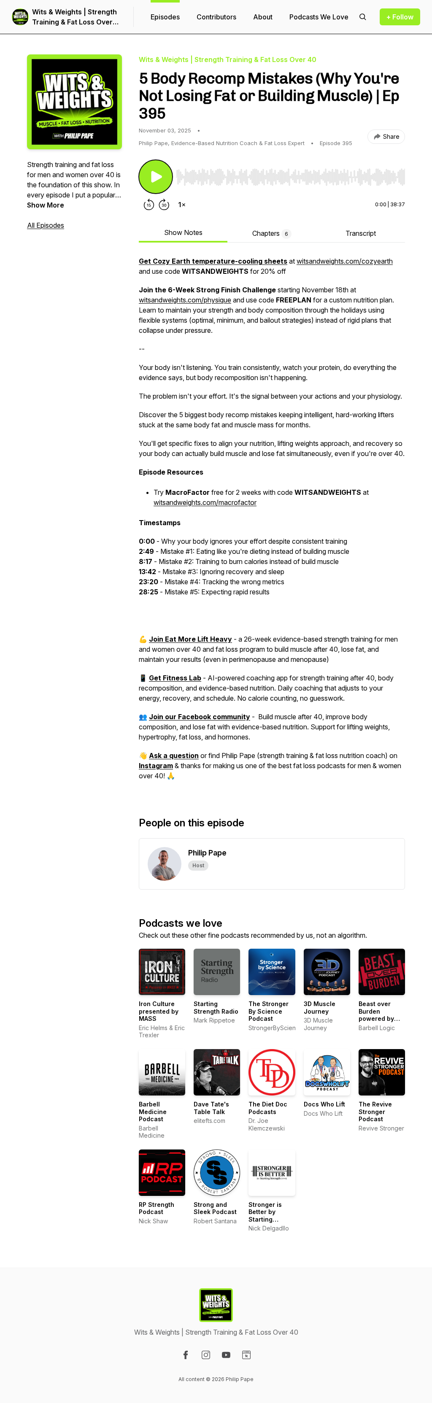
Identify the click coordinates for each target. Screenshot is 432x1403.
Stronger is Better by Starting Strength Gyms (270, 1215)
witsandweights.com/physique (185, 300)
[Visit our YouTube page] (226, 1355)
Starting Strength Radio (216, 1007)
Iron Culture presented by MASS (158, 1011)
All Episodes (45, 225)
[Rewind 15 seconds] (149, 204)
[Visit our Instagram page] (206, 1355)
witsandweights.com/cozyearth (345, 261)
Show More (45, 205)
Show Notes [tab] (183, 232)
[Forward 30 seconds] (164, 204)
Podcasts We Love (318, 17)
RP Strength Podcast (156, 1208)
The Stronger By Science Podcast (268, 1011)
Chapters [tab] (270, 233)
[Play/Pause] (156, 177)
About (263, 17)
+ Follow (399, 17)
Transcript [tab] (361, 233)
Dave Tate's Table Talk (211, 1108)
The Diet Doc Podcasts (267, 1108)
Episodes (165, 17)
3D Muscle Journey (319, 1007)
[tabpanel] (272, 522)
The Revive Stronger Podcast (375, 1111)
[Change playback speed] (181, 204)
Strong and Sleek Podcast (215, 1208)
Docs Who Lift (324, 1104)
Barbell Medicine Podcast (153, 1111)
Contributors (216, 17)
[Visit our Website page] (246, 1355)
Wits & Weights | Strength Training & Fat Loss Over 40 (74, 17)
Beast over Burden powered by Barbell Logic (378, 1015)
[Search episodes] (362, 17)
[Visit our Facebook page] (185, 1355)
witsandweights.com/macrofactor (205, 502)
